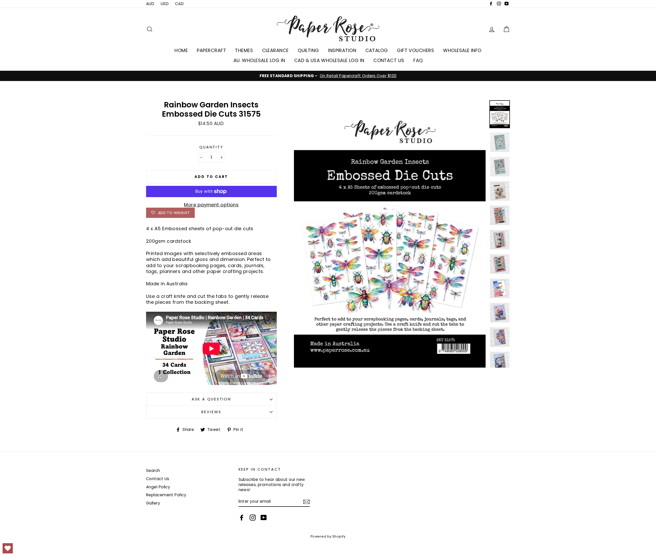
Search (153, 470)
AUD (150, 3)
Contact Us (157, 478)
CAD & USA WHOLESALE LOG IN (329, 60)
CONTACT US (388, 60)
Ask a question (211, 399)
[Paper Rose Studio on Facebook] (242, 517)
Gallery (153, 503)
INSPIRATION (342, 50)
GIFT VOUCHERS (415, 50)
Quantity (211, 147)
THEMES (244, 50)
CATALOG (376, 50)
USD (165, 3)
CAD (179, 3)
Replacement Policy (166, 495)
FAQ (418, 60)
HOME (181, 50)
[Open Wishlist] (8, 548)
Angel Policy (158, 487)
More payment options (211, 205)
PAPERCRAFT (211, 50)
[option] (328, 75)
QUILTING (308, 50)
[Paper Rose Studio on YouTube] (264, 517)
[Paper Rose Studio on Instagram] (253, 517)
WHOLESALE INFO (462, 50)
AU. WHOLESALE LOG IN (259, 60)
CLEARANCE (275, 50)
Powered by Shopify (328, 536)
